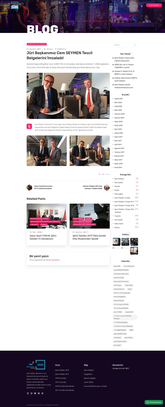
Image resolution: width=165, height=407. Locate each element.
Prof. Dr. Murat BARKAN (121, 308)
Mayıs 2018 (118, 122)
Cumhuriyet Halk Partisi (121, 274)
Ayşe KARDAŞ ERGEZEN (121, 270)
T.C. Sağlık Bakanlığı (120, 330)
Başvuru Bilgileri (90, 378)
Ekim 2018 (118, 110)
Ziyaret (44, 224)
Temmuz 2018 (119, 114)
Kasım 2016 (118, 164)
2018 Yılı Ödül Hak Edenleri (64, 386)
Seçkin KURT (129, 312)
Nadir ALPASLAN (119, 300)
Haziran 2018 (119, 118)
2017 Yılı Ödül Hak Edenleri (64, 390)
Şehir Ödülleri (129, 338)
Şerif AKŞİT (117, 345)
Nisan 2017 (118, 160)
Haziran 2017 (119, 156)
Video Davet (118, 224)
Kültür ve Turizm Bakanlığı (122, 293)
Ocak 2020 (118, 106)
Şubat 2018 (118, 133)
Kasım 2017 (118, 137)
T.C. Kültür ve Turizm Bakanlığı (123, 326)
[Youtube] (35, 393)
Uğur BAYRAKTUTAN (120, 334)
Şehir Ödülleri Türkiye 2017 (84, 224)
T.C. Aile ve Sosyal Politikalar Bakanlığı (122, 317)
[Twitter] (39, 393)
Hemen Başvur (154, 5)
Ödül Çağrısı (118, 194)
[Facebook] (28, 393)
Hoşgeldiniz (88, 374)
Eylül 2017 (118, 144)
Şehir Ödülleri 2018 (62, 370)
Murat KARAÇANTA (119, 297)
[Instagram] (31, 393)
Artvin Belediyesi (129, 266)
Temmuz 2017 (119, 152)
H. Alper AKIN (129, 285)
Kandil (88, 218)
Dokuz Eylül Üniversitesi (121, 281)
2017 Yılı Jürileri (60, 382)
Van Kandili (118, 220)
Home (29, 21)
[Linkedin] (42, 393)
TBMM (131, 330)
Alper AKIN (117, 266)
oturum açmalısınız (53, 260)
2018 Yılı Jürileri (60, 378)
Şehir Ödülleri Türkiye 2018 (124, 205)
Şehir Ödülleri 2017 (62, 374)
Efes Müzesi (117, 285)
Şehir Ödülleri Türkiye (45, 21)
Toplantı (34, 224)
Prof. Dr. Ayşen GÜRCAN (121, 304)
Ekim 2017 (118, 141)
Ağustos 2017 (119, 148)
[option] (46, 224)
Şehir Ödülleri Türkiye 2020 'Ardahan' (45, 221)
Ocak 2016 (118, 167)
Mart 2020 (118, 102)
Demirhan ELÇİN (119, 278)
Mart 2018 (118, 129)
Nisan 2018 (118, 125)
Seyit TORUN (118, 312)
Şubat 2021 (118, 99)
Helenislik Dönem (119, 289)
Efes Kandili (78, 218)
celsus (50, 49)
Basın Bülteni (119, 179)
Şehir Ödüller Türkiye (120, 341)
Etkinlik (117, 186)
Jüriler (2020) (88, 382)
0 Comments (60, 49)
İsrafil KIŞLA (117, 338)
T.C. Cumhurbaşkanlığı (120, 322)
